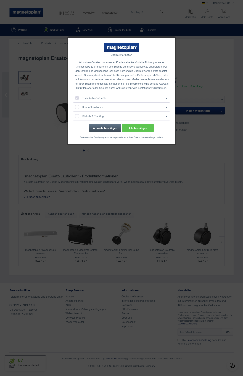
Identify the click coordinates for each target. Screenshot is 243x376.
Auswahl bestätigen (105, 128)
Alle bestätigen (138, 128)
